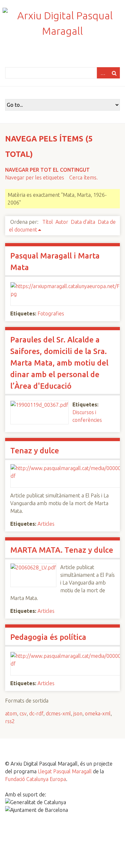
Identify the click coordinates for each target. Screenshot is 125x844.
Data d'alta (83, 222)
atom (11, 713)
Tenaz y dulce (34, 450)
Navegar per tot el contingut (47, 170)
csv (23, 713)
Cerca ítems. (83, 177)
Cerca (114, 72)
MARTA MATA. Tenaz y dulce (61, 550)
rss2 (10, 721)
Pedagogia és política (48, 637)
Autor (61, 222)
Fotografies (51, 313)
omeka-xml (98, 713)
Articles (46, 524)
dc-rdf (36, 713)
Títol (47, 222)
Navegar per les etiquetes (34, 177)
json (77, 713)
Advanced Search (102, 72)
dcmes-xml (58, 713)
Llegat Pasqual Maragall (65, 771)
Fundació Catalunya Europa (35, 779)
